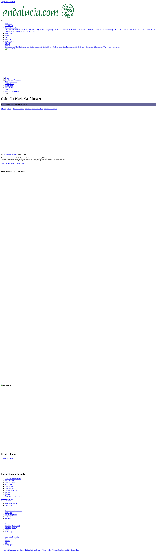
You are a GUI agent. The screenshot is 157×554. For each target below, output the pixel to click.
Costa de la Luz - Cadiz (137, 30)
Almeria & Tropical (50, 109)
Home (7, 78)
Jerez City (93, 30)
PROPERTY (9, 41)
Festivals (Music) (11, 528)
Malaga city (9, 486)
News (7, 530)
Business (56, 47)
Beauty (82, 47)
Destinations (9, 86)
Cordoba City (76, 30)
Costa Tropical (26, 31)
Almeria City (85, 30)
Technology (99, 47)
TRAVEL (8, 37)
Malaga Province (11, 82)
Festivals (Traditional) (12, 526)
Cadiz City (100, 30)
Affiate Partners (61, 550)
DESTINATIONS (11, 28)
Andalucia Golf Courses (10, 154)
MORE (7, 45)
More (33, 31)
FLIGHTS (8, 35)
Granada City (66, 30)
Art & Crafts (42, 47)
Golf (6, 89)
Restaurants (25, 47)
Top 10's (8, 517)
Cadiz (9, 109)
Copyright (23, 550)
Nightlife (18, 47)
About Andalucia (114, 47)
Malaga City (49, 30)
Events (7, 524)
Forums (7, 541)
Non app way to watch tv (13, 496)
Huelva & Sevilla (18, 109)
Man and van (9, 488)
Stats (68, 550)
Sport (93, 47)
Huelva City (109, 30)
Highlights (8, 513)
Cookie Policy (51, 550)
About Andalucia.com (11, 550)
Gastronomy (34, 47)
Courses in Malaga (7, 458)
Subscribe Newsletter (12, 537)
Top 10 (105, 47)
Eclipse (7, 494)
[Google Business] (12, 500)
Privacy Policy (41, 550)
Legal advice (31, 550)
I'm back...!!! (9, 481)
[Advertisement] (78, 64)
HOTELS (8, 24)
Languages (8, 545)
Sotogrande (31, 30)
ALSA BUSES (10, 484)
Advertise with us (11, 503)
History (49, 47)
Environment (70, 47)
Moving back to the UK (13, 490)
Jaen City (117, 30)
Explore (7, 518)
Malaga (3, 109)
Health (77, 47)
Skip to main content (8, 2)
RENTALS (9, 39)
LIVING (8, 43)
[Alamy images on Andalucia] (8, 500)
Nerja (37, 30)
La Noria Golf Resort (12, 91)
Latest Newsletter (11, 539)
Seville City (57, 30)
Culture (88, 47)
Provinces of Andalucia (13, 80)
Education (62, 47)
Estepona (24, 30)
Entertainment (10, 47)
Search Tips (75, 550)
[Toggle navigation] (2, 20)
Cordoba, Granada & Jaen (34, 109)
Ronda (42, 30)
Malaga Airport (10, 482)
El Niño (7, 492)
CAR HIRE (9, 26)
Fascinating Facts (11, 515)
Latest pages (9, 531)
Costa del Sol (9, 30)
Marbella (18, 30)
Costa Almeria (16, 31)
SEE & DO (9, 33)
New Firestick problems (13, 479)
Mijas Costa (9, 88)
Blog (6, 543)
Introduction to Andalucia (13, 511)
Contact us (8, 505)
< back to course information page (12, 163)
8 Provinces (124, 30)
